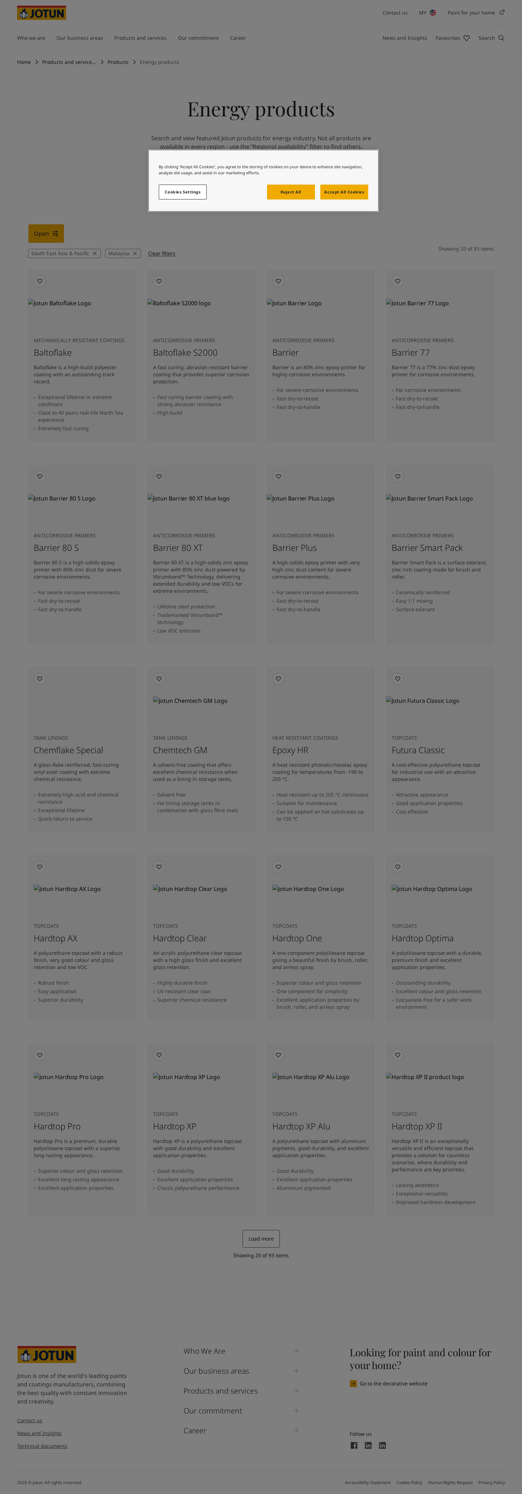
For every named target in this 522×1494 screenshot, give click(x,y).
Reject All (291, 192)
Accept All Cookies (344, 192)
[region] (263, 180)
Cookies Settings (182, 192)
